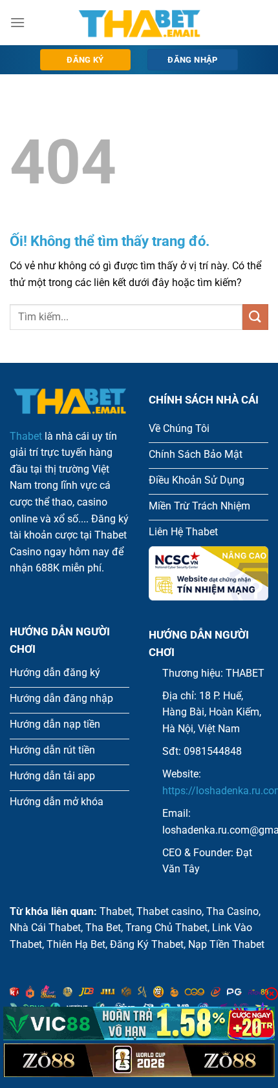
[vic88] (139, 1023)
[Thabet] (139, 22)
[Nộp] (255, 316)
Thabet (26, 436)
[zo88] (139, 1060)
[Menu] (17, 22)
